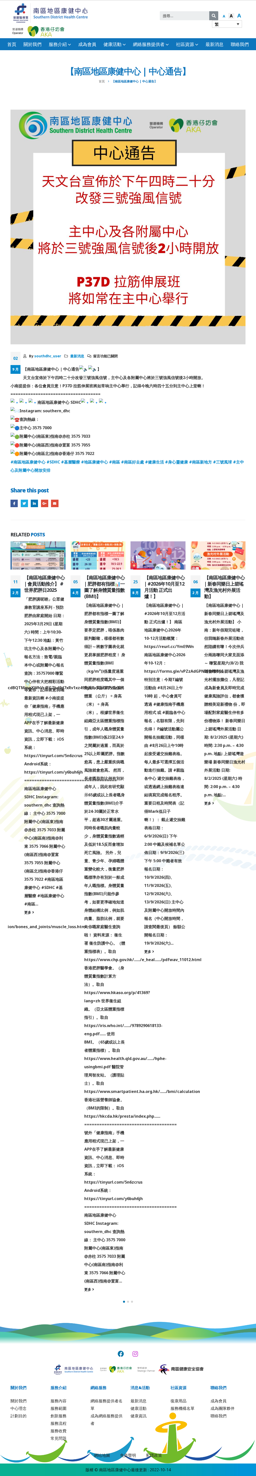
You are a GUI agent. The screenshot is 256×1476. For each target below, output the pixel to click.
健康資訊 (138, 1416)
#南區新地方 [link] (200, 462)
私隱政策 (154, 1455)
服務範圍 (58, 1408)
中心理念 (18, 1408)
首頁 (11, 44)
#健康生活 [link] (154, 462)
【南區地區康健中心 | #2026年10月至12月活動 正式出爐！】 (104, 587)
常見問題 (58, 1438)
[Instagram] (135, 1353)
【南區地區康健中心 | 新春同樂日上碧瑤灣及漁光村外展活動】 (164, 587)
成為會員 (87, 44)
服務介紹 (58, 44)
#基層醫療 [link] (70, 462)
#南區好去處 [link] (132, 462)
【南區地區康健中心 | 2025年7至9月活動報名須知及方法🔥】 (224, 587)
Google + (44, 503)
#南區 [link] (114, 462)
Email (54, 503)
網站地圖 (102, 1455)
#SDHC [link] (53, 462)
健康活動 (138, 1408)
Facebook (14, 503)
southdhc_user (47, 356)
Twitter (24, 503)
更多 (28, 1289)
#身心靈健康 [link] (176, 462)
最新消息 (215, 44)
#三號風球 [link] (222, 462)
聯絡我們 (240, 44)
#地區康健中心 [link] (94, 462)
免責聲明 (128, 1455)
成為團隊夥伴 (222, 1408)
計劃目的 (18, 1416)
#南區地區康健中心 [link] (28, 462)
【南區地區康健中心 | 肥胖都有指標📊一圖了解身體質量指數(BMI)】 (44, 587)
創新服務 (58, 1416)
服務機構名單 (182, 1408)
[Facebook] (120, 1353)
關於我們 (33, 44)
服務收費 (58, 1431)
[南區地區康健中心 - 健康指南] (50, 12)
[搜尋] (213, 15)
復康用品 (178, 1401)
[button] (124, 1301)
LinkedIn (34, 503)
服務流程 (58, 1423)
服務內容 (58, 1401)
